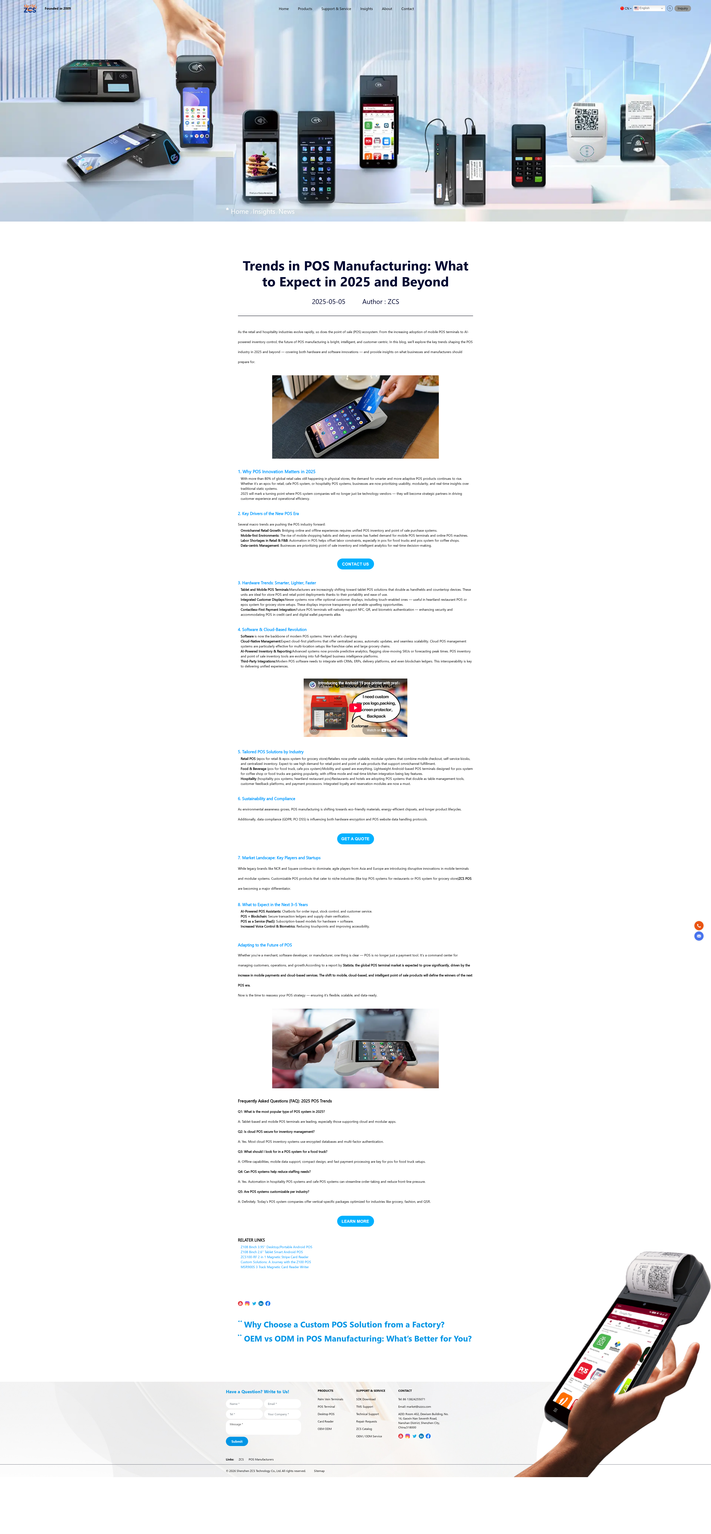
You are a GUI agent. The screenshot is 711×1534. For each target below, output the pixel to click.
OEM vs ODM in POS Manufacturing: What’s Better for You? (357, 1338)
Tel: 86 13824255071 (411, 1399)
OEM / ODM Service (369, 1436)
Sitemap (319, 1471)
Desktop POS (326, 1414)
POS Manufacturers (261, 1459)
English (644, 8)
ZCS (241, 1459)
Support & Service (336, 8)
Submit (237, 1441)
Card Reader (326, 1421)
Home (284, 8)
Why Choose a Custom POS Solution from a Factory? (343, 1324)
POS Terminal (326, 1406)
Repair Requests (366, 1421)
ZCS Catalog (364, 1429)
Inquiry (683, 8)
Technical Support (367, 1414)
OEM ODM (325, 1429)
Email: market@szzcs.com (414, 1406)
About (387, 8)
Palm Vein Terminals (330, 1399)
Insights (366, 8)
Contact (407, 8)
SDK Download (365, 1399)
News (286, 211)
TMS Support (364, 1406)
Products (305, 8)
